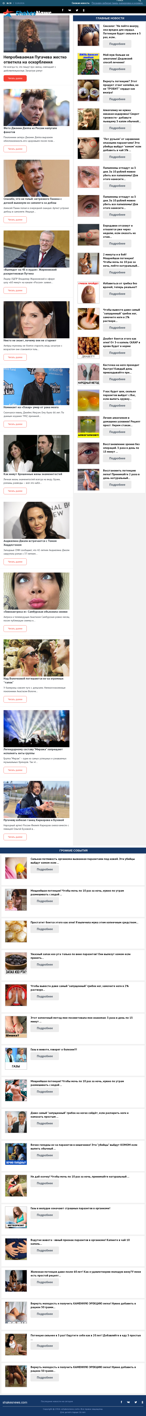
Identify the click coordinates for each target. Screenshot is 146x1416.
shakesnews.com (15, 1402)
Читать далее (15, 78)
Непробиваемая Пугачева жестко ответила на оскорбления (35, 59)
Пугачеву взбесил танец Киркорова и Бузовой (117, 3)
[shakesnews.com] (27, 13)
